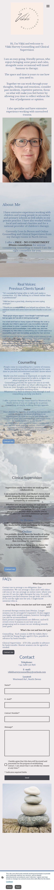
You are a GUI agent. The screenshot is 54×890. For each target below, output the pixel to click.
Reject (18, 887)
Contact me (8, 441)
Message (9, 727)
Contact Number (12, 713)
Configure (9, 882)
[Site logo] (27, 18)
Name (8, 685)
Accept (9, 887)
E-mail (8, 699)
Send (27, 778)
